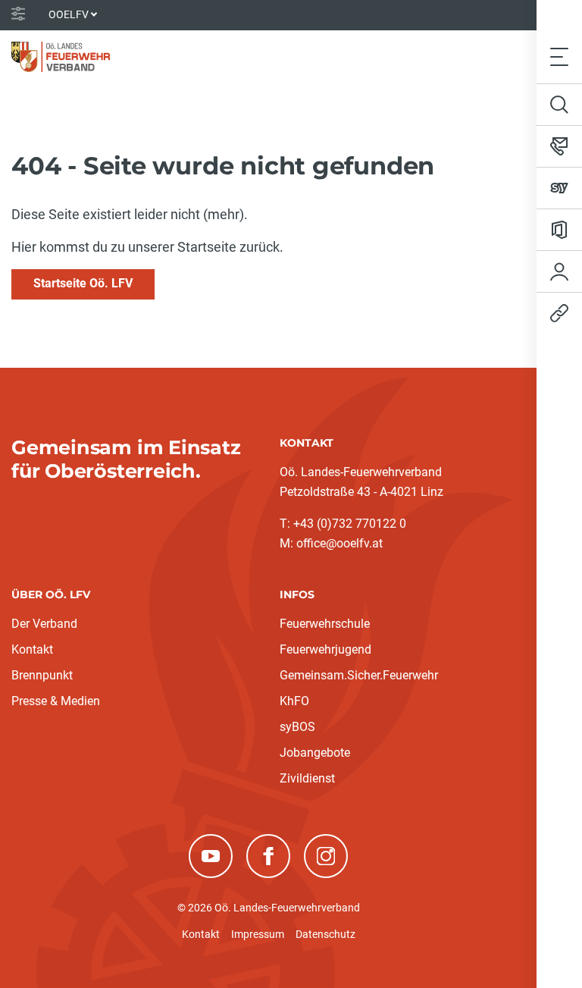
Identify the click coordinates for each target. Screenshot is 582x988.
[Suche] (559, 104)
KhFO (294, 701)
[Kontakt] (559, 146)
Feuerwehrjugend (325, 649)
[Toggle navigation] (559, 56)
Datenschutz (325, 934)
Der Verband (44, 623)
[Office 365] (559, 229)
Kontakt (32, 649)
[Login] (559, 271)
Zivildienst (307, 778)
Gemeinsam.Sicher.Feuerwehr (359, 675)
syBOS (297, 727)
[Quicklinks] (559, 313)
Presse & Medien (55, 701)
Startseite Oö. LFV (83, 283)
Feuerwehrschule (325, 623)
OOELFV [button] (68, 14)
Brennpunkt (42, 675)
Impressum (257, 934)
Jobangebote (315, 752)
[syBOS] (559, 188)
